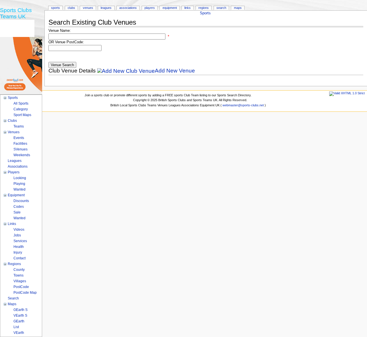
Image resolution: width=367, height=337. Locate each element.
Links (187, 7)
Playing (19, 184)
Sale (17, 212)
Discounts (21, 201)
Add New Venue (175, 71)
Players (150, 7)
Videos (18, 230)
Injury (17, 252)
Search (221, 7)
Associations (128, 7)
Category (20, 109)
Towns (18, 275)
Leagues (106, 7)
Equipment (170, 7)
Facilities (20, 144)
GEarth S (20, 310)
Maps (238, 7)
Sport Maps (22, 115)
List (16, 327)
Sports (205, 13)
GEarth (18, 321)
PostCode (21, 287)
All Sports (20, 103)
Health (18, 247)
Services (20, 241)
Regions (203, 7)
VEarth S (20, 316)
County (19, 270)
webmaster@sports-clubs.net (243, 105)
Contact (19, 258)
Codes (18, 207)
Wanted (19, 189)
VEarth (18, 333)
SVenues (20, 149)
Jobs (17, 235)
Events (18, 138)
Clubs (71, 7)
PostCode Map (25, 293)
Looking (19, 178)
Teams (18, 126)
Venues (88, 7)
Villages (19, 281)
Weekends (21, 155)
